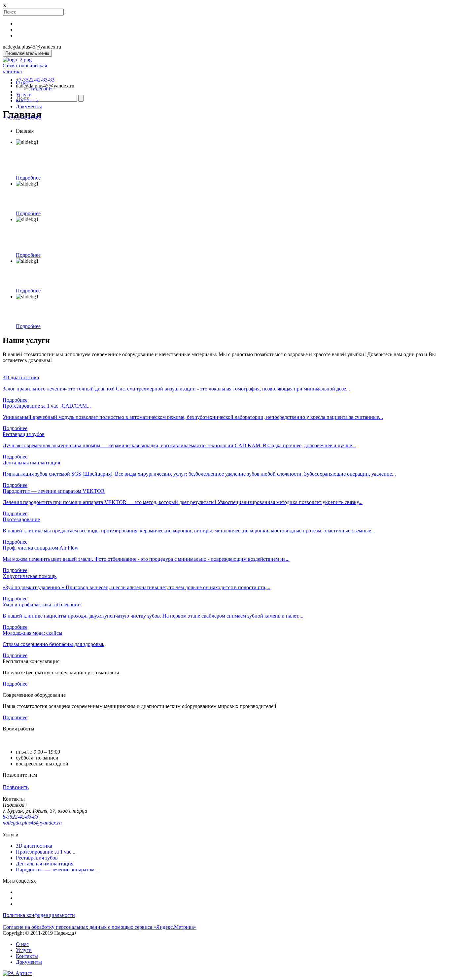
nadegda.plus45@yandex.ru (32, 823)
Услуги (24, 94)
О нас (22, 82)
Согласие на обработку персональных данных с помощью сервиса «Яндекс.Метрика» (99, 927)
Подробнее (28, 178)
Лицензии (40, 88)
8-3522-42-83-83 (20, 817)
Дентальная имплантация (44, 863)
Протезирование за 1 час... (45, 852)
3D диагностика (34, 846)
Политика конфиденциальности (39, 915)
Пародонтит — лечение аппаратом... (57, 869)
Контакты (27, 100)
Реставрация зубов (37, 858)
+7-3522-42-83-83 (22, 117)
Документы (29, 106)
